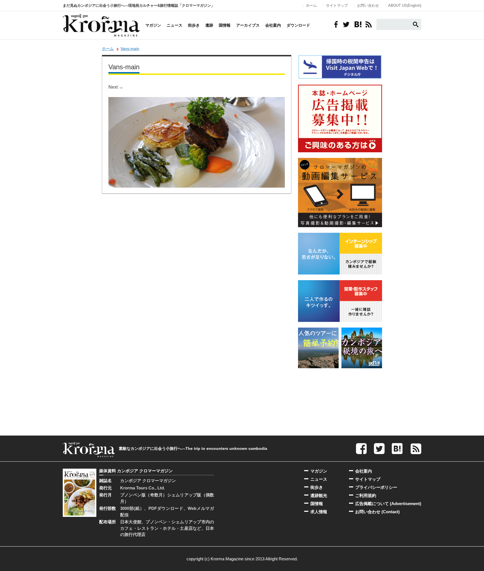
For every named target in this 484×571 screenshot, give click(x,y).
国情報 (225, 25)
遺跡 (209, 25)
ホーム (311, 5)
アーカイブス (248, 25)
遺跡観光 (318, 495)
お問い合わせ (368, 5)
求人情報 (318, 511)
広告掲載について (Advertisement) (388, 503)
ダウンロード (298, 25)
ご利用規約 (365, 495)
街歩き (194, 25)
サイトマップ (337, 5)
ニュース (174, 25)
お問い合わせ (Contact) (377, 511)
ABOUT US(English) (404, 5)
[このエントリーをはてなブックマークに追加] (357, 24)
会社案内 (273, 25)
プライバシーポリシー (376, 487)
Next (115, 87)
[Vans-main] (196, 100)
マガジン (153, 25)
